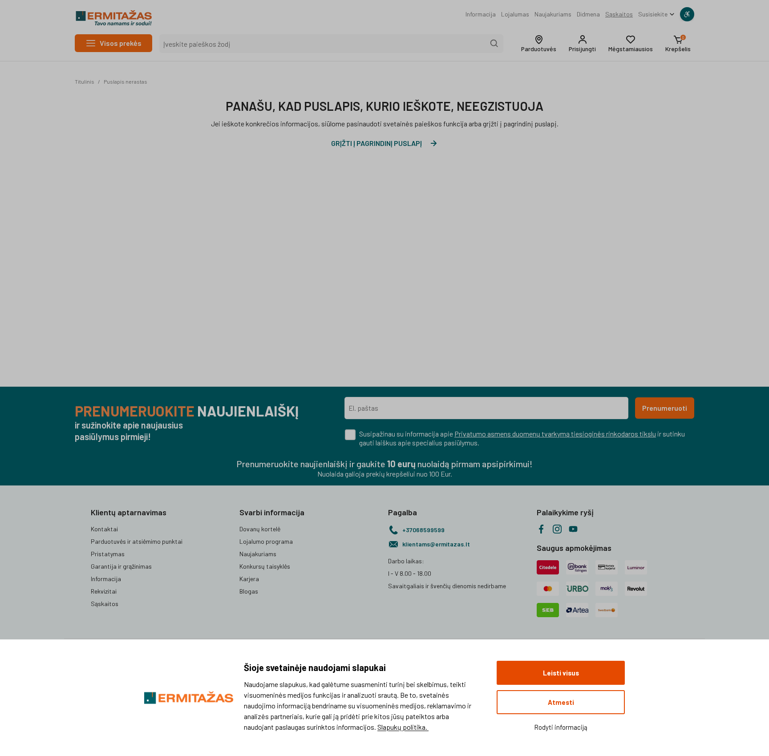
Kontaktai (104, 529)
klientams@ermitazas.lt (436, 544)
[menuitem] (480, 14)
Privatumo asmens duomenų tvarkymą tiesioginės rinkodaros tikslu (555, 433)
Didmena (588, 14)
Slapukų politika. (403, 727)
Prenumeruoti (664, 408)
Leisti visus (561, 673)
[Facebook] (541, 529)
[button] (539, 43)
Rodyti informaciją (560, 727)
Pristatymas (108, 554)
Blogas (248, 591)
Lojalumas (515, 14)
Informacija (480, 14)
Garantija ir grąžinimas (121, 566)
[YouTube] (573, 529)
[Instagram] (557, 529)
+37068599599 (423, 530)
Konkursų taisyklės (264, 566)
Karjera (249, 578)
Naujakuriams (552, 14)
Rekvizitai (104, 591)
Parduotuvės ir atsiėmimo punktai (136, 541)
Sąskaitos (619, 14)
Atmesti (561, 702)
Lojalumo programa (266, 541)
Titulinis (84, 81)
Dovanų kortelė (259, 529)
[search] (494, 44)
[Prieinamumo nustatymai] (687, 14)
